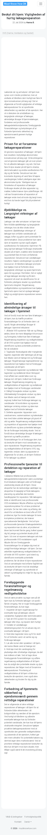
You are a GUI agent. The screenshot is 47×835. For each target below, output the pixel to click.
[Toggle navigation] (40, 3)
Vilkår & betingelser (14, 817)
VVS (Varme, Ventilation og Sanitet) (18, 33)
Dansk (27, 822)
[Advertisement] (23, 64)
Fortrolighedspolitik (32, 817)
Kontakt (18, 822)
